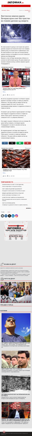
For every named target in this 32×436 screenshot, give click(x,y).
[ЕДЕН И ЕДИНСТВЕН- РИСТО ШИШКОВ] (16, 359)
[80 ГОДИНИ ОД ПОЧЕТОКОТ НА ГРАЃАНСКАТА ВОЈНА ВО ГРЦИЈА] (16, 384)
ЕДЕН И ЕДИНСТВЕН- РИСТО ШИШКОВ (12, 369)
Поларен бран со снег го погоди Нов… (13, 184)
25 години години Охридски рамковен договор (16, 343)
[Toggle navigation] (3, 6)
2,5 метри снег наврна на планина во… (13, 197)
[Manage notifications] (4, 432)
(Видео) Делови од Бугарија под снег (13, 193)
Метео (8, 10)
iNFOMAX (6, 433)
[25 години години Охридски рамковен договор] (16, 327)
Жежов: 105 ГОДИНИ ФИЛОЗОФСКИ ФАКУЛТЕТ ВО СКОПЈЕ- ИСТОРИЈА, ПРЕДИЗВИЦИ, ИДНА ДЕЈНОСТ (16, 420)
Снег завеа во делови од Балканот (12, 188)
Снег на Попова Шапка (8, 203)
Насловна (4, 10)
